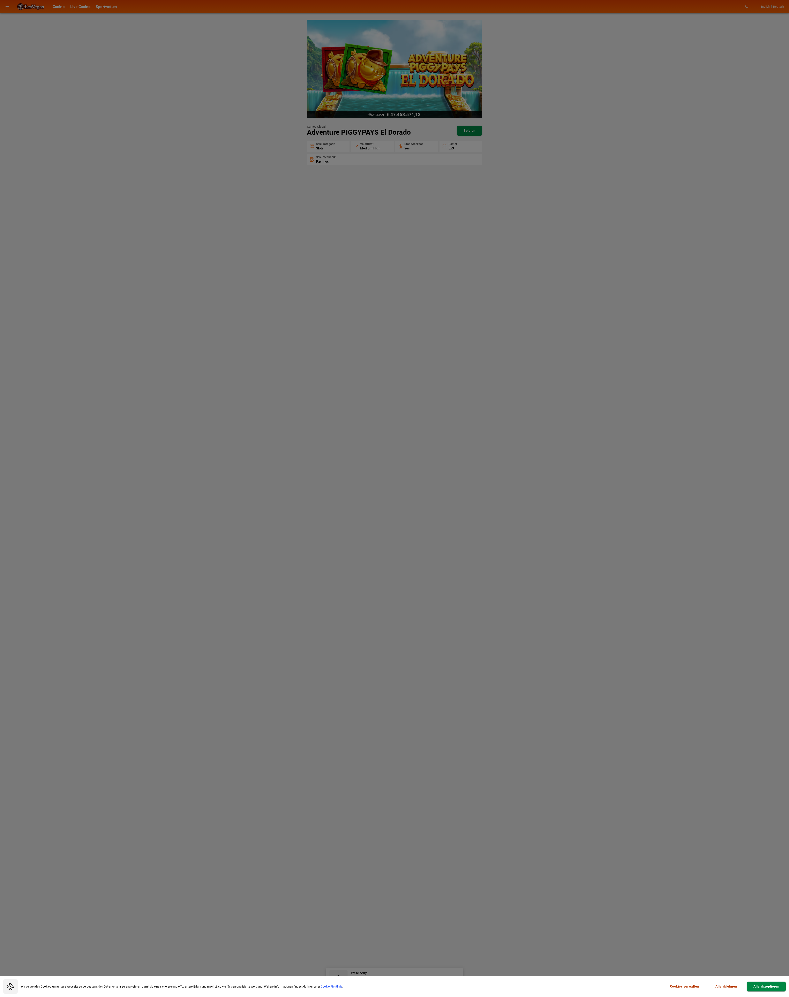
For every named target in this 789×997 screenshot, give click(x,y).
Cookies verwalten (684, 986)
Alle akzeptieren (766, 986)
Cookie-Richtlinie (331, 986)
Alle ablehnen (726, 986)
